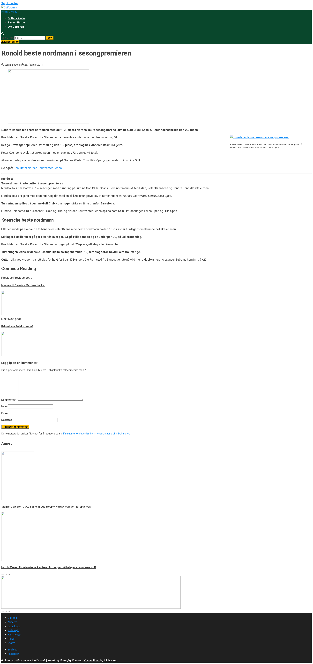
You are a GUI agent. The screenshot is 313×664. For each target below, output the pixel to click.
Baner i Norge (16, 22)
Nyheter (12, 622)
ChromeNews (92, 660)
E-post (5, 413)
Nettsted (6, 419)
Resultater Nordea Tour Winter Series (38, 168)
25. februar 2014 (33, 64)
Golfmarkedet (16, 18)
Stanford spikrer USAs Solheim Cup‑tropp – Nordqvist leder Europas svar (46, 506)
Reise (11, 638)
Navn (4, 406)
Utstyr (11, 642)
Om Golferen (16, 26)
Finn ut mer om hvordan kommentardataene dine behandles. (97, 433)
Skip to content (9, 3)
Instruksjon (14, 626)
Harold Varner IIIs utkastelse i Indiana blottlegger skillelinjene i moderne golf (48, 567)
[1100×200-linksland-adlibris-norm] (91, 607)
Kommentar (9, 399)
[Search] (2, 33)
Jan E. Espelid (13, 64)
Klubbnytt (13, 630)
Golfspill (12, 617)
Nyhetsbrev (11, 41)
